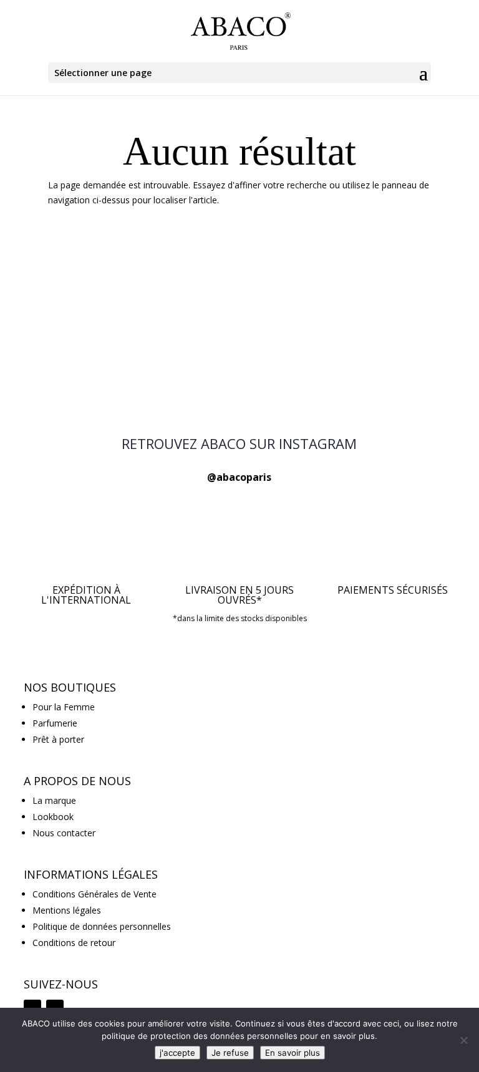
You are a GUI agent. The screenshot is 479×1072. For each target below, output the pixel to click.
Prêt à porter (58, 739)
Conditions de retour (73, 943)
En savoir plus (292, 1053)
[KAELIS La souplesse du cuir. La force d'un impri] (239, 370)
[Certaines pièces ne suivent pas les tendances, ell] (369, 370)
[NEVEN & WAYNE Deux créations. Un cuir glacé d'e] (110, 294)
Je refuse (230, 1053)
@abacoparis (239, 477)
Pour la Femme (63, 707)
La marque (54, 800)
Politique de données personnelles (101, 926)
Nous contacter (63, 833)
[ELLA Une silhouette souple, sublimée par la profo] (369, 294)
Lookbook (53, 817)
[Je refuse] (463, 1040)
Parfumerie (54, 723)
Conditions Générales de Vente (94, 894)
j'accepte (177, 1053)
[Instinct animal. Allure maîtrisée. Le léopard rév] (110, 370)
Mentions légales (66, 910)
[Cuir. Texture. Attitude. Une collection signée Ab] (239, 294)
